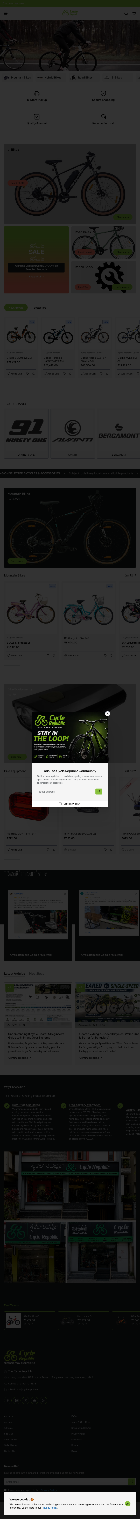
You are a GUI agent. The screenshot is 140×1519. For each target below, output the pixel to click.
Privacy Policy (49, 1507)
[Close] (107, 713)
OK (128, 1503)
